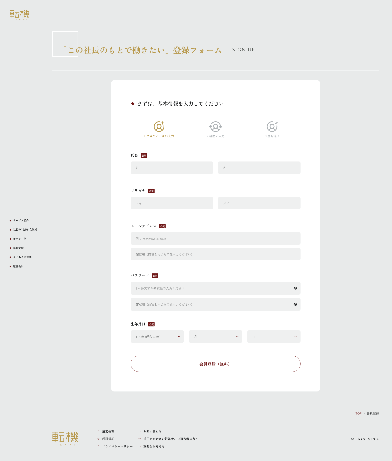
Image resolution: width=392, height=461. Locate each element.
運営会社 (18, 266)
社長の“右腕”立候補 (25, 229)
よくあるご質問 (22, 257)
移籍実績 (18, 248)
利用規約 (108, 438)
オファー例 (19, 238)
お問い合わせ (152, 431)
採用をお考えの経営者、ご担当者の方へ (170, 438)
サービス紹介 (21, 220)
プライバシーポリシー (117, 446)
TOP (358, 413)
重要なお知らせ (154, 446)
